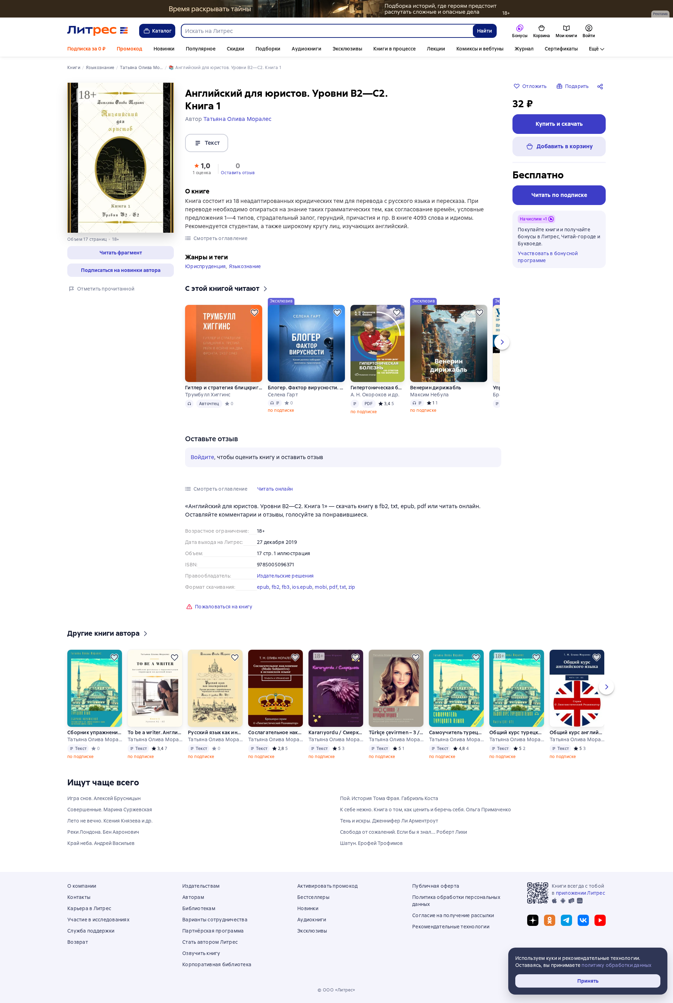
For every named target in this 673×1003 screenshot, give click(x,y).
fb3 (286, 587)
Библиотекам (198, 908)
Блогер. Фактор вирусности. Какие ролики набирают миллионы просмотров (306, 387)
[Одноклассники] (549, 920)
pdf (333, 587)
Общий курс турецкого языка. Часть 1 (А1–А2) (516, 732)
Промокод (129, 49)
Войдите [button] (202, 457)
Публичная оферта (435, 886)
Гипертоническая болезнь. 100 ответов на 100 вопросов (378, 387)
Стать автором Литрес (210, 942)
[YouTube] (600, 920)
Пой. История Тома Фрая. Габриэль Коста (389, 798)
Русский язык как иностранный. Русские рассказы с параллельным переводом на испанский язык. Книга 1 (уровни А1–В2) (215, 732)
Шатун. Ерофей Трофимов (371, 843)
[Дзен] (532, 920)
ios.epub (302, 587)
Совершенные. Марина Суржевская (109, 809)
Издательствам (200, 886)
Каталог (162, 31)
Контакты (78, 897)
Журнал (524, 49)
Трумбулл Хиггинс (207, 394)
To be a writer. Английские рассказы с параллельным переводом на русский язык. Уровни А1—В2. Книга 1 (155, 732)
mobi (321, 587)
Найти (484, 31)
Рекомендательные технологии (450, 926)
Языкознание (245, 266)
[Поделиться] (601, 86)
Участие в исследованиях (98, 919)
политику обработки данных (616, 965)
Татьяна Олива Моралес (94, 739)
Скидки (235, 49)
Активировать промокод (327, 886)
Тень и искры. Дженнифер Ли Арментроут (389, 821)
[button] (120, 252)
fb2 (276, 587)
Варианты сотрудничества (214, 919)
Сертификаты (561, 49)
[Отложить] (254, 313)
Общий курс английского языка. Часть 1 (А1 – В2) (577, 732)
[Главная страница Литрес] (97, 31)
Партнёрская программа (213, 931)
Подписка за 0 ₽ (86, 49)
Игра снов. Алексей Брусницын (104, 798)
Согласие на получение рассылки (453, 915)
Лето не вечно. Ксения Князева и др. (109, 821)
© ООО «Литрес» (336, 990)
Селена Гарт (283, 394)
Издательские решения (285, 576)
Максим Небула (429, 394)
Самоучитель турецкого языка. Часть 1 (456, 732)
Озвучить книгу (201, 953)
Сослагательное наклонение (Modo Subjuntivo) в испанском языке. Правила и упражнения (275, 732)
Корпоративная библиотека (216, 964)
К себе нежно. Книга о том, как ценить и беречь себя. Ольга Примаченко (425, 809)
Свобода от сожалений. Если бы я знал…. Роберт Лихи (403, 832)
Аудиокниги (306, 49)
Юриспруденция (205, 266)
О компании (81, 886)
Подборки (268, 49)
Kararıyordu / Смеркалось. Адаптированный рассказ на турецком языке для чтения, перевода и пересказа (335, 732)
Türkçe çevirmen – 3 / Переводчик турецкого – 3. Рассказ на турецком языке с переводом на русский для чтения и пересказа (396, 732)
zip (351, 587)
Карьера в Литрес (89, 908)
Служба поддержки (90, 931)
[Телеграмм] (566, 920)
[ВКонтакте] (583, 920)
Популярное (201, 49)
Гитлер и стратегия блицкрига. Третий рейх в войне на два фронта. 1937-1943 (223, 387)
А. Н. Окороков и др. (375, 394)
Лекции (436, 49)
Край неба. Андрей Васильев (101, 843)
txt (343, 587)
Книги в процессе (394, 49)
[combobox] (327, 31)
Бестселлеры (313, 897)
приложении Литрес (580, 893)
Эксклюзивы (347, 49)
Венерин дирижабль (435, 387)
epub (263, 587)
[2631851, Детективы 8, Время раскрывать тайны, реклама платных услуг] (336, 9)
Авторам (193, 897)
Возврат (77, 942)
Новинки (164, 49)
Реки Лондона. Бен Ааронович (103, 832)
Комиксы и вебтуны (479, 49)
